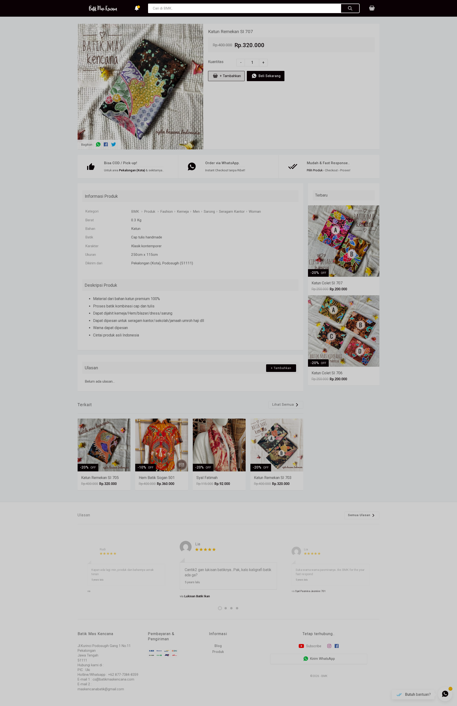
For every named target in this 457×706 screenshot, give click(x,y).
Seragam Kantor (232, 211)
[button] (185, 142)
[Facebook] (106, 144)
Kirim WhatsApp (322, 659)
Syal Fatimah (207, 477)
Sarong (209, 211)
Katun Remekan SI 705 (100, 477)
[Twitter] (113, 144)
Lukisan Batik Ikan (197, 596)
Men (196, 211)
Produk (218, 652)
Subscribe (313, 646)
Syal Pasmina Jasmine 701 (310, 591)
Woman (255, 211)
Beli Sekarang (269, 76)
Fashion (166, 211)
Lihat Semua (283, 404)
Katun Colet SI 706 (327, 373)
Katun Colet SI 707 (327, 283)
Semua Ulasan (359, 515)
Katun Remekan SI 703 (273, 477)
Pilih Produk (315, 170)
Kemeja (183, 211)
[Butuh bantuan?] (445, 694)
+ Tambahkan (230, 76)
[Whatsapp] (98, 144)
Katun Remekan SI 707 (230, 31)
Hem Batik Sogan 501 (157, 477)
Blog (218, 646)
